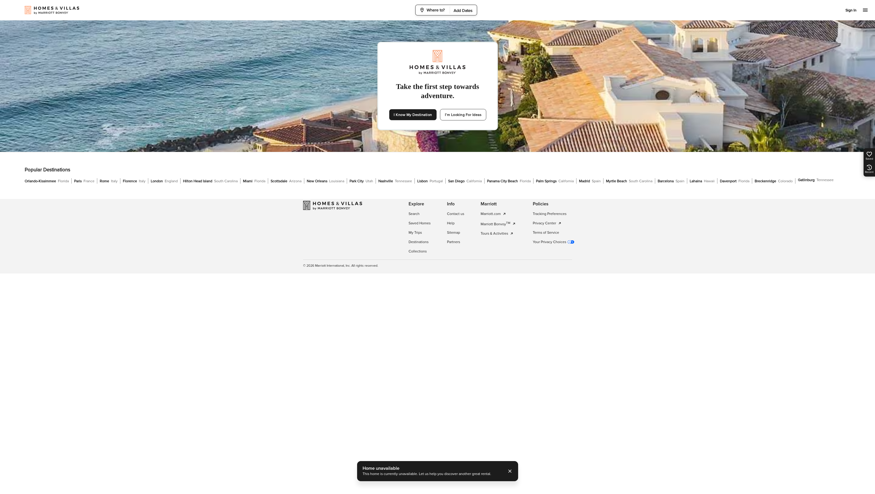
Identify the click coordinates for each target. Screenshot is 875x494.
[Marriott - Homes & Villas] (332, 205)
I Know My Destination (413, 115)
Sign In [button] (850, 10)
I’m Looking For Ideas (463, 115)
